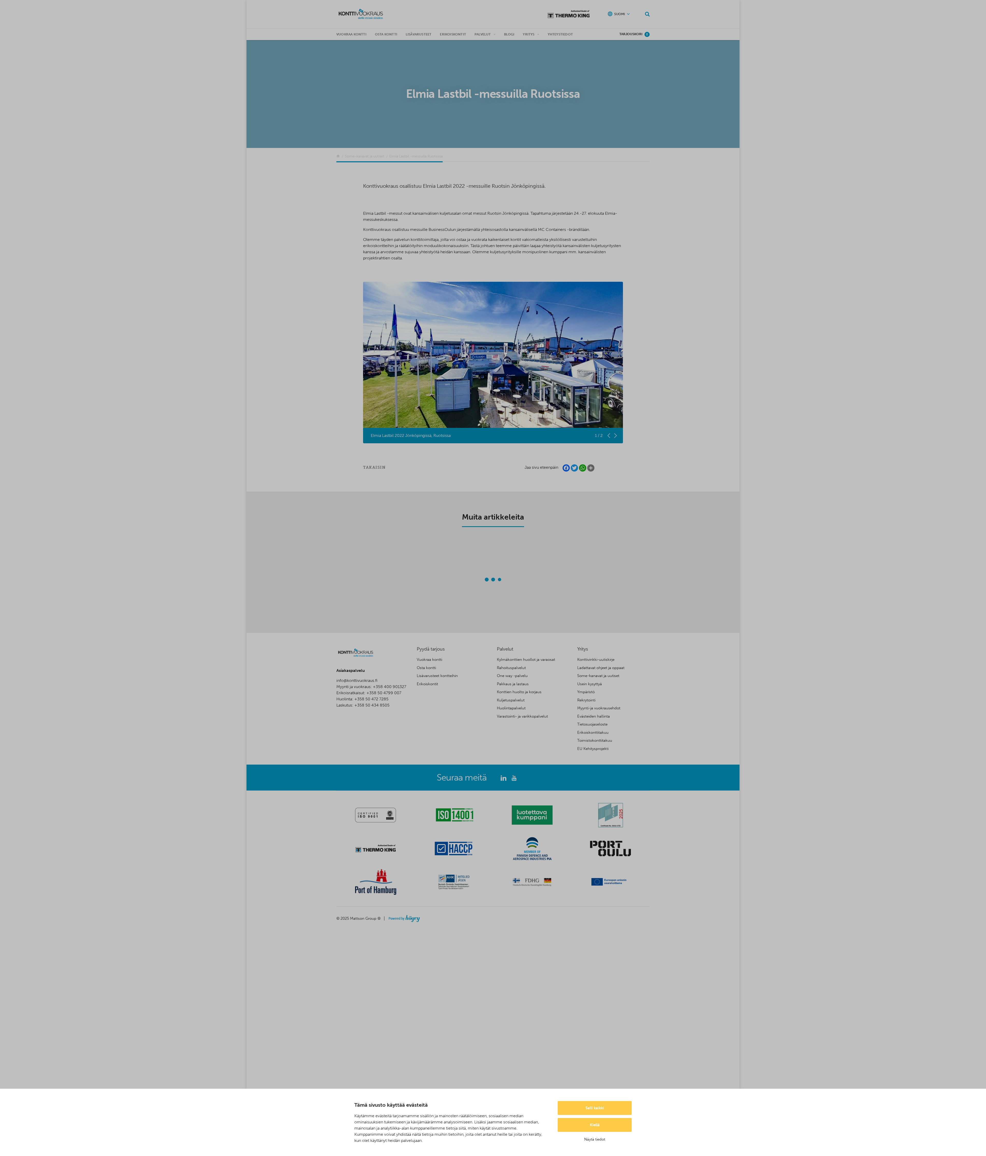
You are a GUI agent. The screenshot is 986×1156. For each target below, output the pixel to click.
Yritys (528, 34)
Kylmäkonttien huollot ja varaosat (526, 659)
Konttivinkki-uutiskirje (595, 659)
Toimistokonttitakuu (594, 740)
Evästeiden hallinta (593, 716)
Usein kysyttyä (589, 684)
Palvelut (483, 34)
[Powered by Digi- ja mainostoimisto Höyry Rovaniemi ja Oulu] (404, 917)
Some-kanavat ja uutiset (598, 675)
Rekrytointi (586, 700)
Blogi (509, 34)
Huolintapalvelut (511, 708)
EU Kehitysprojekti (593, 748)
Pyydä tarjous (431, 649)
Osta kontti (386, 34)
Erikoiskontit (453, 34)
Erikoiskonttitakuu (593, 732)
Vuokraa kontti (351, 34)
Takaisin (374, 467)
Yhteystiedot (560, 34)
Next (615, 435)
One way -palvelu (512, 675)
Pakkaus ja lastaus (513, 684)
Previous (608, 435)
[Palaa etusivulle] (338, 156)
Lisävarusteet (419, 34)
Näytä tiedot (594, 1139)
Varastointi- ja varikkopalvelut (522, 716)
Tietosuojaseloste (592, 724)
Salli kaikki (594, 1108)
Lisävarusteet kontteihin (437, 675)
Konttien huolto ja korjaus (519, 692)
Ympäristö (586, 692)
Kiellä (595, 1125)
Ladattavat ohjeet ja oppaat (600, 667)
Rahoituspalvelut (511, 667)
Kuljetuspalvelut (511, 700)
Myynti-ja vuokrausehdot (598, 708)
